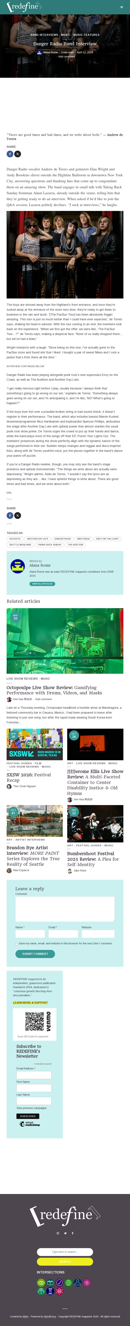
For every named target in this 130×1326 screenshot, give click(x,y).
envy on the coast (107, 539)
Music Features (86, 34)
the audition (75, 545)
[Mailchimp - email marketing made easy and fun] (29, 1126)
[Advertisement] (65, 105)
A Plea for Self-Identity (93, 859)
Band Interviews (44, 34)
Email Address (26, 1069)
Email (52, 927)
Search (65, 1261)
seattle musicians (20, 545)
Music (66, 34)
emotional (83, 539)
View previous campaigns (31, 1108)
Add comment (66, 56)
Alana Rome (50, 52)
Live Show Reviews (22, 678)
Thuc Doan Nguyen (24, 786)
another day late (37, 539)
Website (87, 927)
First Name (23, 1081)
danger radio (63, 539)
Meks (25, 1316)
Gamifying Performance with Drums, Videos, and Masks (54, 690)
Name (20, 927)
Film (38, 763)
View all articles (42, 584)
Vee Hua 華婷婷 (22, 699)
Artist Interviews (30, 839)
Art (70, 763)
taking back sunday (49, 545)
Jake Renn (80, 870)
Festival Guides (19, 763)
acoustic (15, 539)
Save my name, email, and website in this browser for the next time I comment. (66, 943)
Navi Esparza (21, 870)
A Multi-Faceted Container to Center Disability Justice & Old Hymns (95, 782)
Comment (21, 893)
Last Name (23, 1094)
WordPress (50, 1316)
